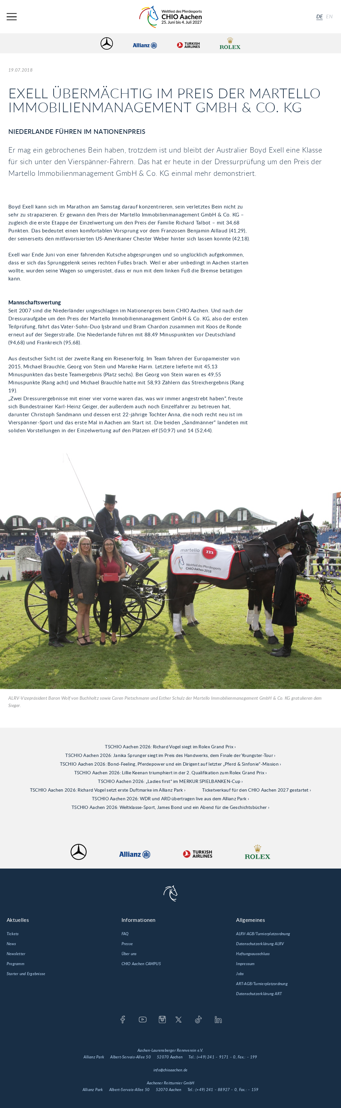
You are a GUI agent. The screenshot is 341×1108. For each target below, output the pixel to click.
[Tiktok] (198, 1020)
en (329, 16)
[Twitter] (178, 1020)
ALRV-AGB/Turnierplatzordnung (263, 934)
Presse (127, 944)
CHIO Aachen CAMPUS (141, 964)
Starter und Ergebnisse (26, 974)
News (11, 944)
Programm (15, 964)
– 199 (252, 1057)
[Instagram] (162, 1020)
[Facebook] (122, 1020)
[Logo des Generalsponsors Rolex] (230, 43)
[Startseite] (170, 16)
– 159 (253, 1090)
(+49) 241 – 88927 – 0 (216, 1090)
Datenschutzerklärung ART (259, 994)
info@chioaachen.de (170, 1070)
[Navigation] (12, 16)
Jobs (240, 974)
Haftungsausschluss (253, 954)
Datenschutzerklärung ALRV (260, 944)
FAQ (125, 934)
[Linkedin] (218, 1020)
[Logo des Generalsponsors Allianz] (145, 43)
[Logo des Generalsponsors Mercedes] (107, 43)
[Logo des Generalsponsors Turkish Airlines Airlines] (188, 43)
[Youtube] (142, 1020)
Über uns (129, 954)
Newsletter (16, 954)
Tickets (13, 934)
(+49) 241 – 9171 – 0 (216, 1057)
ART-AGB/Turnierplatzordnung (261, 984)
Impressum (245, 964)
